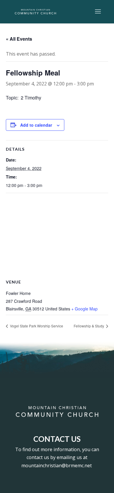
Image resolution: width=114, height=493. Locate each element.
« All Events (19, 38)
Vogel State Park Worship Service (36, 325)
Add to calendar (36, 125)
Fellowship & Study (89, 325)
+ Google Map (84, 309)
